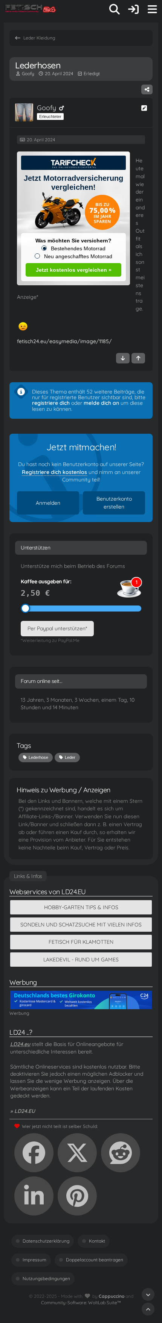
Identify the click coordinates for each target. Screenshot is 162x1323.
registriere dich (51, 403)
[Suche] (114, 9)
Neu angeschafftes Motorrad (78, 256)
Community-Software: (81, 1302)
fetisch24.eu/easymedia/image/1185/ (64, 341)
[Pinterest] (77, 1196)
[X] (77, 1152)
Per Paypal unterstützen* (57, 628)
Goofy (28, 73)
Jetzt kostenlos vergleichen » (74, 270)
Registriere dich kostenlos (54, 472)
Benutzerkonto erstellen (114, 502)
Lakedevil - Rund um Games (81, 959)
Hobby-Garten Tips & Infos (81, 907)
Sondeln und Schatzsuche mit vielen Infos (81, 924)
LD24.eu (20, 1044)
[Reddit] (120, 1152)
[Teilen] (147, 89)
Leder (70, 757)
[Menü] (152, 9)
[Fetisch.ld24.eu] (31, 9)
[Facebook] (33, 1152)
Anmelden (48, 503)
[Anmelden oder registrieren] (133, 9)
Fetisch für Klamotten (81, 942)
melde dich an (101, 403)
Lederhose (38, 757)
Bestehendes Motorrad (78, 248)
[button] (33, 1196)
